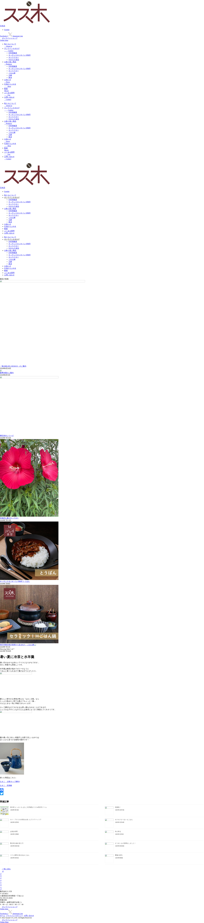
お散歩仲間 (14, 831)
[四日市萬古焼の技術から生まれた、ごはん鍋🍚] (29, 643)
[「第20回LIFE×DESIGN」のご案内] (42, 282)
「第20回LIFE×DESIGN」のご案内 (13, 366)
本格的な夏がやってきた (9, 518)
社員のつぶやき (10, 226)
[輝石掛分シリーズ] (29, 378)
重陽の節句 (118, 855)
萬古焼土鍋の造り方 (16, 843)
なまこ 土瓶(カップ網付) (10, 781)
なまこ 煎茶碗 (6, 785)
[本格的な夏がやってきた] (29, 516)
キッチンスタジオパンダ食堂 (19, 55)
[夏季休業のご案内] (1, 371)
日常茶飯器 (12, 53)
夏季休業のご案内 (7, 373)
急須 (10, 77)
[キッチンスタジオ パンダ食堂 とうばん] (29, 579)
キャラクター (13, 57)
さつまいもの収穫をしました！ (125, 843)
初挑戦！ (118, 807)
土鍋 (10, 75)
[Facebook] (102, 790)
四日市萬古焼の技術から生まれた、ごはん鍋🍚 (18, 645)
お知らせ (7, 224)
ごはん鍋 (11, 73)
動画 (6, 229)
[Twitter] (102, 793)
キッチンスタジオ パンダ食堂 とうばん (15, 581)
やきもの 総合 (13, 60)
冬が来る (118, 831)
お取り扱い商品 (10, 209)
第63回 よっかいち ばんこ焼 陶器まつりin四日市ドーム (28, 807)
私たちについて (10, 195)
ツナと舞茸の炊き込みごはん (19, 855)
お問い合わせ (9, 233)
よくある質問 (9, 231)
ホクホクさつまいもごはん (124, 819)
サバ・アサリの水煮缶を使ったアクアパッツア (25, 819)
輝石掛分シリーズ (7, 436)
